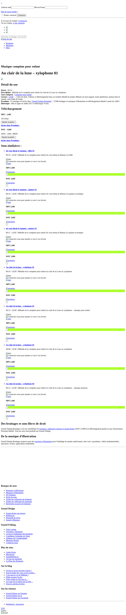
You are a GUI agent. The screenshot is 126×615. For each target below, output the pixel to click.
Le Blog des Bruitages (14, 561)
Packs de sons (11, 497)
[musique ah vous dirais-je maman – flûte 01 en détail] (8, 164)
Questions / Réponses (14, 532)
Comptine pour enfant (23, 95)
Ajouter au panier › (8, 122)
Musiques (9, 45)
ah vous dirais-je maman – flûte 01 (20, 151)
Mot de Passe (39, 7)
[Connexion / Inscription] (7, 30)
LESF (11, 97)
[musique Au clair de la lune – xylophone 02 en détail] (8, 319)
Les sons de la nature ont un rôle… (19, 582)
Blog (8, 48)
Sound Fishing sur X (14, 596)
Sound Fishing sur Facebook (17, 598)
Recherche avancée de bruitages (18, 504)
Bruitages (9, 43)
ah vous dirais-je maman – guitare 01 (21, 190)
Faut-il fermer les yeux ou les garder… (21, 573)
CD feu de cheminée (14, 559)
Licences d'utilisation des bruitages (19, 534)
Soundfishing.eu (12, 557)
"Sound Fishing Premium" (41, 101)
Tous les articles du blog (15, 584)
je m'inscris (22, 21)
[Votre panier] (7, 32)
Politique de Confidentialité (16, 538)
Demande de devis (13, 518)
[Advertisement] (63, 56)
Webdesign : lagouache (15, 604)
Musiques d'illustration (14, 493)
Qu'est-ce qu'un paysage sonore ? (19, 571)
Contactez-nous (12, 543)
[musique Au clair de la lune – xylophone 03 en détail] (8, 358)
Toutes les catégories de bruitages (19, 499)
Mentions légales (12, 540)
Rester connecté (10, 15)
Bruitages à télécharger (15, 490)
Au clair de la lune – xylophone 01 (20, 267)
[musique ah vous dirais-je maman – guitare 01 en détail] (8, 202)
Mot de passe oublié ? (9, 12)
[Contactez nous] (7, 27)
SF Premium (11, 495)
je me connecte (19, 23)
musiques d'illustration (43, 441)
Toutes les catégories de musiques (19, 502)
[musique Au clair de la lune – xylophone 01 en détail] (8, 280)
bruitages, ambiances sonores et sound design (57, 429)
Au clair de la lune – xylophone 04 (20, 384)
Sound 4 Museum (13, 520)
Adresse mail (6, 7)
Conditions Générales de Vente (18, 536)
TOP (3, 608)
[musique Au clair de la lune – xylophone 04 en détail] (8, 396)
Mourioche (10, 554)
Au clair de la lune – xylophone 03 (20, 345)
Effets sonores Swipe (14, 577)
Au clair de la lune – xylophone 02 (20, 306)
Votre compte (11, 529)
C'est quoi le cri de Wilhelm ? (17, 575)
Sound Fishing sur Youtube (16, 593)
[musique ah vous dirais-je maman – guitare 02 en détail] (8, 241)
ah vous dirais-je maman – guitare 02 (21, 228)
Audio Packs (11, 552)
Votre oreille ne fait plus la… (17, 579)
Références (10, 516)
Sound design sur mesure (15, 513)
